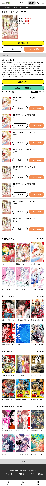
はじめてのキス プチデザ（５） (24, 167)
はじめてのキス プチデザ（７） (24, 201)
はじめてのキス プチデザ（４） (24, 149)
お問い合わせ (23, 474)
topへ (23, 461)
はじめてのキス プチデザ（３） (24, 132)
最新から (41, 92)
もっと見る (40, 239)
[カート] (43, 3)
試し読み (12, 49)
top (3, 7)
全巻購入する (23, 82)
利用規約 (23, 470)
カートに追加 (34, 49)
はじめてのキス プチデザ (21, 7)
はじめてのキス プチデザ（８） (24, 219)
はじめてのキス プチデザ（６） (24, 184)
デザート (29, 23)
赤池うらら (28, 18)
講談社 (27, 21)
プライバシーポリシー (9, 474)
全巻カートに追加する (23, 88)
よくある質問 (14, 470)
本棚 (38, 484)
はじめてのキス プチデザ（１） (24, 98)
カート (23, 484)
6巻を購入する (23, 43)
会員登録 (31, 3)
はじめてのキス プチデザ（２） (24, 115)
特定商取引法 (32, 470)
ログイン (23, 3)
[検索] (38, 3)
